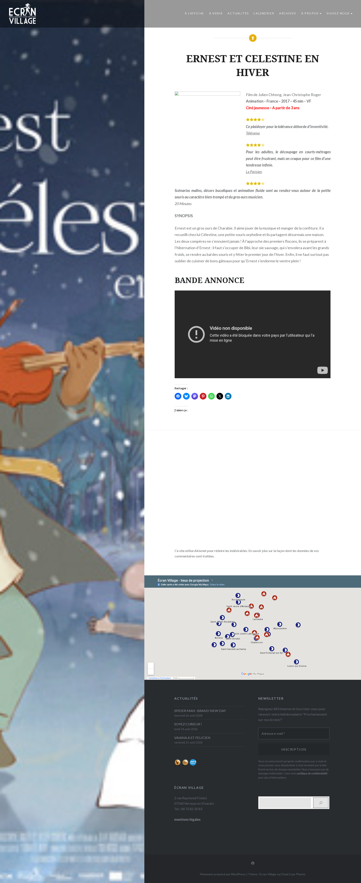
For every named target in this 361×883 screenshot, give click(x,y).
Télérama (253, 133)
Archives (287, 13)
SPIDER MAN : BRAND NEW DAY (200, 711)
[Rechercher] (320, 802)
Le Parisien (254, 171)
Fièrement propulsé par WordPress (223, 874)
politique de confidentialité (312, 773)
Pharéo (300, 874)
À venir (216, 13)
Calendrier (263, 13)
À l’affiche (194, 13)
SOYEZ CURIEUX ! (188, 724)
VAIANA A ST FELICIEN (192, 738)
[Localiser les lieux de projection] (177, 765)
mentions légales (187, 819)
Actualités (238, 13)
